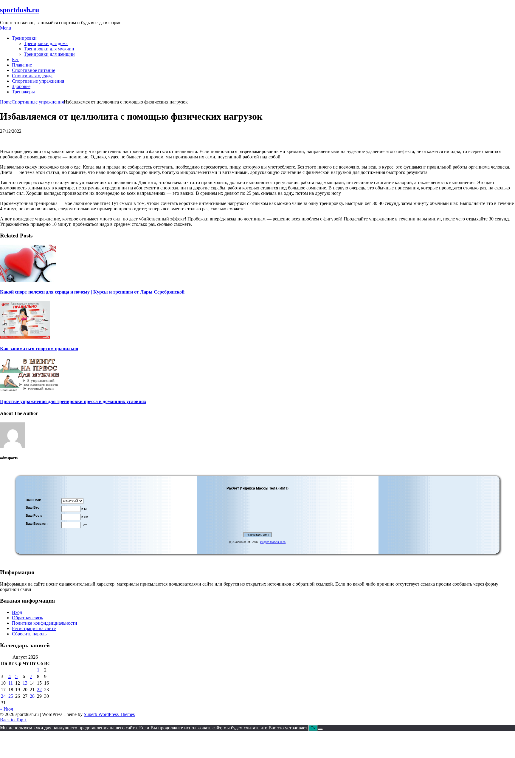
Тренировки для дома (46, 43)
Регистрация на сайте (34, 628)
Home (6, 101)
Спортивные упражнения (38, 81)
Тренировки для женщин (49, 54)
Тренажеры (23, 91)
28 (32, 696)
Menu (5, 27)
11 (10, 683)
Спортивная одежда (32, 75)
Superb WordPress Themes (109, 714)
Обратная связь (27, 617)
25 (10, 696)
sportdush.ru (19, 10)
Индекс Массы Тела (273, 542)
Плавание (22, 64)
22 (39, 689)
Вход (17, 612)
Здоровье (21, 86)
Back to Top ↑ (13, 719)
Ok (313, 728)
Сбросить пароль (29, 633)
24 (3, 696)
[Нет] (320, 729)
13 (25, 683)
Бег (15, 59)
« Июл (6, 708)
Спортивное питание (33, 70)
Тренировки (24, 38)
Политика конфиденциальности (44, 623)
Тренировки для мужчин (49, 48)
